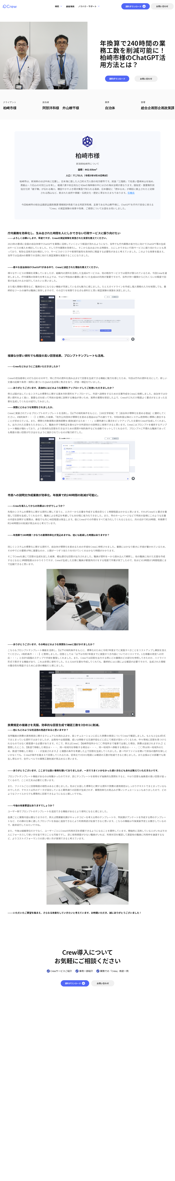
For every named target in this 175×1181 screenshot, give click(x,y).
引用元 (131, 192)
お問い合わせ (162, 6)
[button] (58, 6)
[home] (10, 6)
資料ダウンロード (117, 78)
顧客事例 (70, 6)
